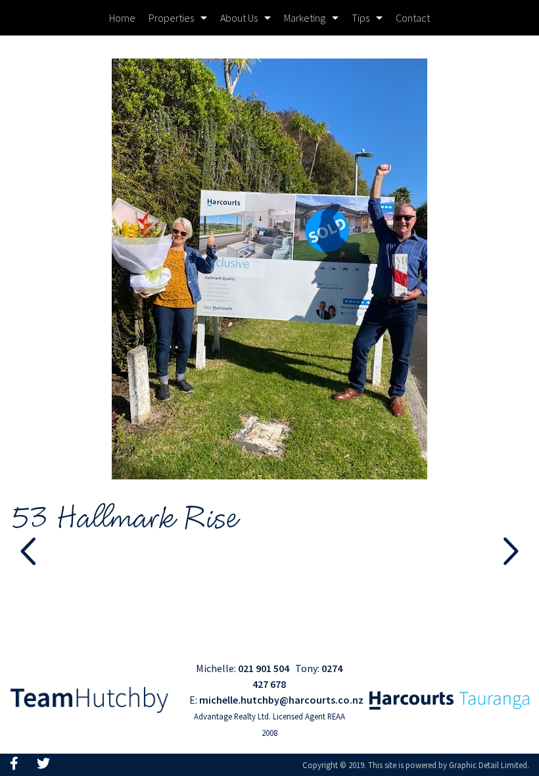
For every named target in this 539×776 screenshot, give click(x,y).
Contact (413, 17)
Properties (171, 17)
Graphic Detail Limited (488, 765)
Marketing (304, 17)
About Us (239, 17)
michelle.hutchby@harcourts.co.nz (281, 699)
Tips (360, 17)
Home (122, 17)
